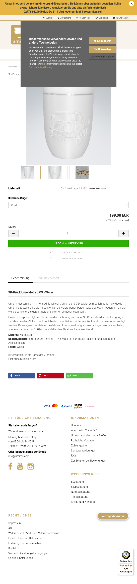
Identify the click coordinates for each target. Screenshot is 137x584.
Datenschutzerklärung (40, 67)
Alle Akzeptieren (102, 41)
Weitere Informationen (102, 56)
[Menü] (132, 551)
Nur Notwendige (102, 49)
